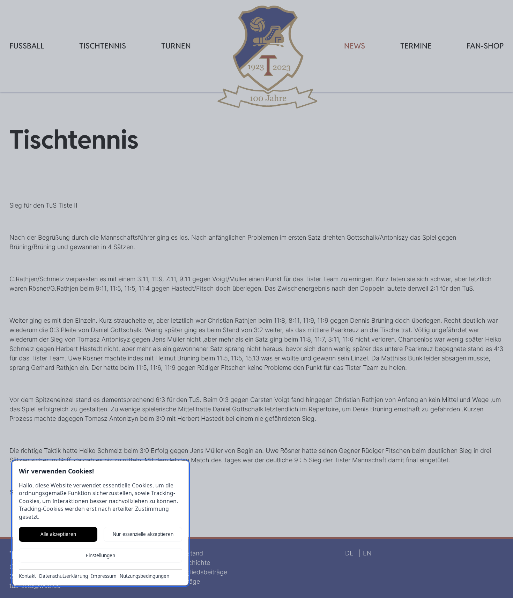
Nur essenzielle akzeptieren (143, 534)
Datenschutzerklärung (63, 576)
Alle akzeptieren (58, 534)
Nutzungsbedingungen (144, 576)
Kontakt (27, 576)
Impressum (104, 576)
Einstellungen (100, 555)
